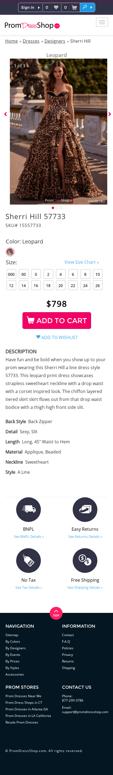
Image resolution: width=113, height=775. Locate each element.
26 (97, 285)
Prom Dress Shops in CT (23, 702)
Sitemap (11, 635)
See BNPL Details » (29, 536)
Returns (68, 661)
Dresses (31, 41)
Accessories (14, 674)
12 (11, 285)
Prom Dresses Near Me (23, 696)
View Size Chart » (81, 262)
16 (36, 285)
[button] (87, 7)
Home (11, 41)
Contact (68, 635)
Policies (68, 648)
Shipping (68, 667)
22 (73, 285)
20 (60, 285)
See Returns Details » (85, 536)
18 (48, 285)
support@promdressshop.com (85, 712)
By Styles (12, 667)
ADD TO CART (61, 320)
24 (85, 285)
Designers (54, 41)
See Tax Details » (28, 587)
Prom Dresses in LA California (28, 715)
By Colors (12, 641)
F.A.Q (66, 641)
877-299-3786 (72, 700)
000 (11, 274)
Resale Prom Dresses (21, 722)
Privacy (67, 654)
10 (97, 274)
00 (23, 274)
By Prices (12, 661)
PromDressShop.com (27, 750)
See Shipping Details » (85, 587)
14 (23, 285)
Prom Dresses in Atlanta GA (26, 709)
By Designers (15, 648)
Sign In (27, 7)
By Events (12, 654)
